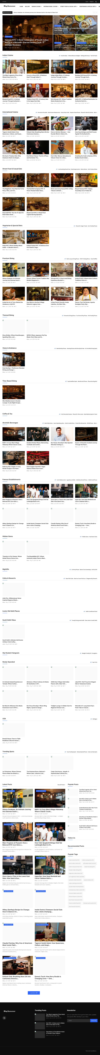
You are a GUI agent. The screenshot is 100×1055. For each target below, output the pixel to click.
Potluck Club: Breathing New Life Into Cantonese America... (38, 133)
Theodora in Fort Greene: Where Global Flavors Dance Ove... (12, 557)
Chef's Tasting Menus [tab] (85, 259)
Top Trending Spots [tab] (71, 752)
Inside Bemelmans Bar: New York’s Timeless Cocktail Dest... (88, 808)
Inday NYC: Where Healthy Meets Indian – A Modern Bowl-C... (12, 246)
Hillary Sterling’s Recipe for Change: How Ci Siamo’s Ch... (13, 524)
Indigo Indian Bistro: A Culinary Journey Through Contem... (60, 76)
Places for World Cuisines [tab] (87, 112)
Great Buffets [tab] (94, 259)
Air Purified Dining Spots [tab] (91, 348)
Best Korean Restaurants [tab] (54, 112)
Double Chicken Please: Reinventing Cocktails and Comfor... (37, 443)
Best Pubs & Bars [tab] (49, 423)
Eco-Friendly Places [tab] (92, 226)
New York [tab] (94, 662)
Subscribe (93, 1020)
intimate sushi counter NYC (89, 903)
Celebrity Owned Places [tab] (81, 480)
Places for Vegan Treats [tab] (81, 226)
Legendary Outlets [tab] (70, 480)
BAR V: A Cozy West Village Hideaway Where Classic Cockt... (12, 443)
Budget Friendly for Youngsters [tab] (89, 653)
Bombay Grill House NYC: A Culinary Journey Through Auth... (86, 76)
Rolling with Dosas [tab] (85, 55)
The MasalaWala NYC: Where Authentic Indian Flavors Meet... (36, 557)
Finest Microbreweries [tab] (80, 423)
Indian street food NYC (74, 860)
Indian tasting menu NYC (88, 860)
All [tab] (59, 55)
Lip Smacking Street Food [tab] (64, 169)
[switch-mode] (96, 1)
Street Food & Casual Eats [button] (68, 6)
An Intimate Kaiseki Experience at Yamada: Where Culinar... (12, 683)
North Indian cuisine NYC (75, 863)
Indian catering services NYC (75, 883)
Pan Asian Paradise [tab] (42, 112)
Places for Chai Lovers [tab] (78, 414)
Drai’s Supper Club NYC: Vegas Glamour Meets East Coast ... (36, 467)
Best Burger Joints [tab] (75, 169)
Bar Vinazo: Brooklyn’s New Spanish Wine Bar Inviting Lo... (62, 443)
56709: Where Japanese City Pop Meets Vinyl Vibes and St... (37, 336)
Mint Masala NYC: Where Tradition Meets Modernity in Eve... (61, 100)
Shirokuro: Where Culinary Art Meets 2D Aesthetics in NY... (38, 683)
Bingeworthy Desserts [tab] (91, 578)
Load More (33, 993)
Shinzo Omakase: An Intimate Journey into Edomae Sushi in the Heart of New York (36, 12)
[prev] (94, 12)
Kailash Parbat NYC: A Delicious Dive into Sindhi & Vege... (38, 246)
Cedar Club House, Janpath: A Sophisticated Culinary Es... (86, 46)
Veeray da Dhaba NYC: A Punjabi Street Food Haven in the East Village (73, 29)
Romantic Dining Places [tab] (70, 315)
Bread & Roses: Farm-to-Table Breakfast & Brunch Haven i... (11, 739)
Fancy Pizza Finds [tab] (65, 112)
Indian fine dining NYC (89, 866)
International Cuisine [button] (50, 6)
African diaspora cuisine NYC (75, 896)
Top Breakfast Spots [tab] (72, 381)
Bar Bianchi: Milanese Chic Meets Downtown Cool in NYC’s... (12, 706)
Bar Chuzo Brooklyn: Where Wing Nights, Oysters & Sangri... (37, 706)
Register (92, 1)
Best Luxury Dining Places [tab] (73, 259)
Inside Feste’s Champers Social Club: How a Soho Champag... (38, 524)
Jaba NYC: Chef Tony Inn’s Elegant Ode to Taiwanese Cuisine (85, 683)
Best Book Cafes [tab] (93, 536)
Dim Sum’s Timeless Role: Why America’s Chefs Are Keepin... (11, 157)
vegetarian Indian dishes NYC (75, 873)
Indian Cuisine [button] (36, 6)
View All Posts (61, 784)
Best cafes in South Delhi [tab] (91, 620)
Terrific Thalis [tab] (94, 55)
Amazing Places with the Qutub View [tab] (75, 348)
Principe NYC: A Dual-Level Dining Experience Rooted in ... (61, 279)
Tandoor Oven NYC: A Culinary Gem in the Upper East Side (37, 100)
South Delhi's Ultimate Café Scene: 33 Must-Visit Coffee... (12, 641)
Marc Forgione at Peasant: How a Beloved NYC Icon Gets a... (12, 500)
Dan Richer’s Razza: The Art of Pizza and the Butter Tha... (37, 157)
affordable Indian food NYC (89, 863)
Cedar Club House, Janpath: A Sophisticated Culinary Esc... (60, 772)
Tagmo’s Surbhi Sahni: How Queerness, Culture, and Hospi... (12, 133)
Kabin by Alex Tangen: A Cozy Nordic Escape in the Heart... (11, 467)
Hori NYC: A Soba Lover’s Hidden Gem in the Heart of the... (87, 799)
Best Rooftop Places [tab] (61, 348)
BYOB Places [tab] (90, 423)
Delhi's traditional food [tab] (91, 611)
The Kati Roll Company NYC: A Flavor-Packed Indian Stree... (36, 189)
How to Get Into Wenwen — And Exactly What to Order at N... (60, 133)
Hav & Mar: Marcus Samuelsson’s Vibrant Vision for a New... (61, 157)
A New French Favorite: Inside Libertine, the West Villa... (60, 303)
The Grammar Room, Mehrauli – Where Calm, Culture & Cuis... (36, 772)
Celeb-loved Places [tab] (92, 480)
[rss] (4, 1018)
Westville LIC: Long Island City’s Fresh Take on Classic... (84, 706)
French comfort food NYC (75, 903)
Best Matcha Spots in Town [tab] (90, 414)
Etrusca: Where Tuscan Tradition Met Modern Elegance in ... (38, 279)
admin (3, 79)
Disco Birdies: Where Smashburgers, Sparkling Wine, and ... (13, 336)
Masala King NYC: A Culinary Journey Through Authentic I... (11, 100)
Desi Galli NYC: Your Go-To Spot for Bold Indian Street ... (13, 213)
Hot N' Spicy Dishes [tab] (92, 169)
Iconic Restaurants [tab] (61, 480)
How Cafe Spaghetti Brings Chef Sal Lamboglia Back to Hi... (37, 500)
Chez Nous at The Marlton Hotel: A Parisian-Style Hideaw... (88, 817)
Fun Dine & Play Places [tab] (81, 315)
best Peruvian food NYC (74, 906)
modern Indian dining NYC (75, 870)
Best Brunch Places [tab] (82, 381)
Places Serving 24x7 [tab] (92, 381)
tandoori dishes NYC (88, 880)
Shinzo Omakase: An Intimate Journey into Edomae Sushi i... (11, 279)
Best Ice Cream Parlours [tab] (80, 578)
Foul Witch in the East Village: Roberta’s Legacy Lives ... (35, 303)
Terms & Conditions (91, 1051)
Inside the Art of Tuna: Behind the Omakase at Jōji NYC (12, 303)
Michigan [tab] (95, 719)
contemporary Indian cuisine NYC (76, 890)
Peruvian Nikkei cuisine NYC (75, 893)
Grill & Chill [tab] (94, 569)
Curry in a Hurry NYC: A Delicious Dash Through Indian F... (37, 76)
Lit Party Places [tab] (75, 569)
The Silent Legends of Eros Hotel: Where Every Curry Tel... (12, 76)
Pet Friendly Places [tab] (92, 315)
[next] (96, 12)
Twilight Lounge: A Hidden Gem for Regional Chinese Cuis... (61, 706)
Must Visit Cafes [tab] (69, 578)
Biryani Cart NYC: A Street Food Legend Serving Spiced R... (36, 213)
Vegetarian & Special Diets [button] (87, 6)
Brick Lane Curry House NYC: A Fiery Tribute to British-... (62, 189)
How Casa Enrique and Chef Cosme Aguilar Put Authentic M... (85, 133)
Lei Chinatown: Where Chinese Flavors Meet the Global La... (11, 772)
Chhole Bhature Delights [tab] (74, 55)
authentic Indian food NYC (75, 880)
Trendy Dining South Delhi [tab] (78, 620)
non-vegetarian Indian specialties (76, 876)
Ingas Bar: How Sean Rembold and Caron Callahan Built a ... (85, 500)
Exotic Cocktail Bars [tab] (70, 423)
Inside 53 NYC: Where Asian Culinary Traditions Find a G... (86, 279)
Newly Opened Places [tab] (82, 752)
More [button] (95, 112)
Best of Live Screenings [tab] (85, 569)
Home (21, 6)
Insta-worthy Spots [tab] (92, 752)
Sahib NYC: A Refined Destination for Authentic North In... (86, 100)
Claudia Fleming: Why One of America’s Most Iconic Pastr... (60, 524)
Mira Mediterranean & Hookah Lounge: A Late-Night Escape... (11, 402)
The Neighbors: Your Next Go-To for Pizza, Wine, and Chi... (13, 189)
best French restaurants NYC (75, 900)
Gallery (27, 6)
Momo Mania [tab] (84, 169)
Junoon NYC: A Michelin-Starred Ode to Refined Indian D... (64, 46)
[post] (27, 33)
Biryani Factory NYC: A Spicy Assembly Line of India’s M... (83, 189)
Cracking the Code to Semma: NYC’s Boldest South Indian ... (86, 157)
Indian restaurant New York (75, 866)
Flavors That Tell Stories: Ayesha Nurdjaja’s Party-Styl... (85, 303)
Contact (4, 1)
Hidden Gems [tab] (85, 536)
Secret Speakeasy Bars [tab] (59, 423)
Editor (6, 47)
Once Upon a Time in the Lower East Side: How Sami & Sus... (62, 500)
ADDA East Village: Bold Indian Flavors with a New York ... (60, 683)
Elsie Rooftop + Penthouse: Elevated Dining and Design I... (13, 369)
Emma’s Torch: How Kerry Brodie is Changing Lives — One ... (85, 524)
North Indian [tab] (64, 55)
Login (86, 1)
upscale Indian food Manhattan (76, 886)
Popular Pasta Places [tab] (75, 112)
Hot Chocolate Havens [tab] (66, 414)
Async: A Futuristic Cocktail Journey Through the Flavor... (86, 443)
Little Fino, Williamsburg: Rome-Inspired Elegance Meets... (11, 599)
